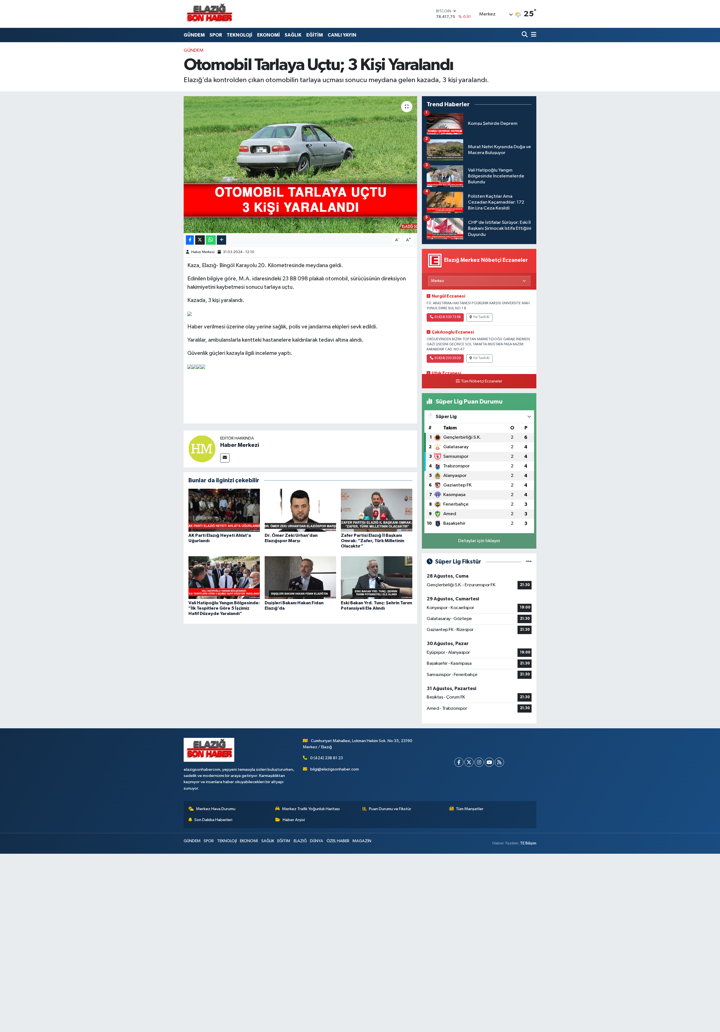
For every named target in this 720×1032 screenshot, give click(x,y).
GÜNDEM (194, 35)
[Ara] (525, 35)
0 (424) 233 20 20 (448, 358)
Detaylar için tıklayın (479, 540)
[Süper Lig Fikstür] (529, 561)
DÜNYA (316, 841)
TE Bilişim (528, 843)
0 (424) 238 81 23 (326, 758)
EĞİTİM (314, 35)
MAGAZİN (361, 841)
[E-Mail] (225, 458)
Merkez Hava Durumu (215, 809)
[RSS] (499, 762)
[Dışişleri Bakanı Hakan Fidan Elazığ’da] (300, 577)
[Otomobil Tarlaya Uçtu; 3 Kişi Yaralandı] (300, 164)
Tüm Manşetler (469, 809)
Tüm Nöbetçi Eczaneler (481, 381)
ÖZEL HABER (338, 841)
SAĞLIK (293, 35)
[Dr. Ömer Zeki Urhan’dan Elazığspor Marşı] (300, 510)
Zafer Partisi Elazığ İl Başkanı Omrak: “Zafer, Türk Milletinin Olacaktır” (372, 540)
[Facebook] (459, 762)
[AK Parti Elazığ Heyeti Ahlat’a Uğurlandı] (224, 510)
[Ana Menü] (533, 35)
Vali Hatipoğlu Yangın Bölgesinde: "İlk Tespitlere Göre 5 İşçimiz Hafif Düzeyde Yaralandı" (224, 608)
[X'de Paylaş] (200, 240)
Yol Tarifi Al (481, 317)
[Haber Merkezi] (201, 448)
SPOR (216, 35)
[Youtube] (489, 762)
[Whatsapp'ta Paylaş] (211, 240)
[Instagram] (479, 762)
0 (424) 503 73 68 (448, 317)
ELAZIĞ (300, 841)
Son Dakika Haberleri (213, 820)
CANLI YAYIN (342, 35)
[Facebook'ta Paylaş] (190, 240)
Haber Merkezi (203, 252)
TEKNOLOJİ (239, 35)
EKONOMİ (268, 35)
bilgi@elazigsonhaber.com (334, 769)
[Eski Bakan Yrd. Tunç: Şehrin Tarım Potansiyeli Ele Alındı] (376, 577)
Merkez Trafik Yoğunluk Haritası (311, 809)
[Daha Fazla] (221, 240)
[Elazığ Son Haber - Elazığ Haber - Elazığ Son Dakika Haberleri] (209, 14)
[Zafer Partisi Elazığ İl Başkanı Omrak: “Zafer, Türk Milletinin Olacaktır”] (376, 510)
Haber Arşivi (294, 820)
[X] (469, 762)
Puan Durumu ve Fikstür (390, 809)
